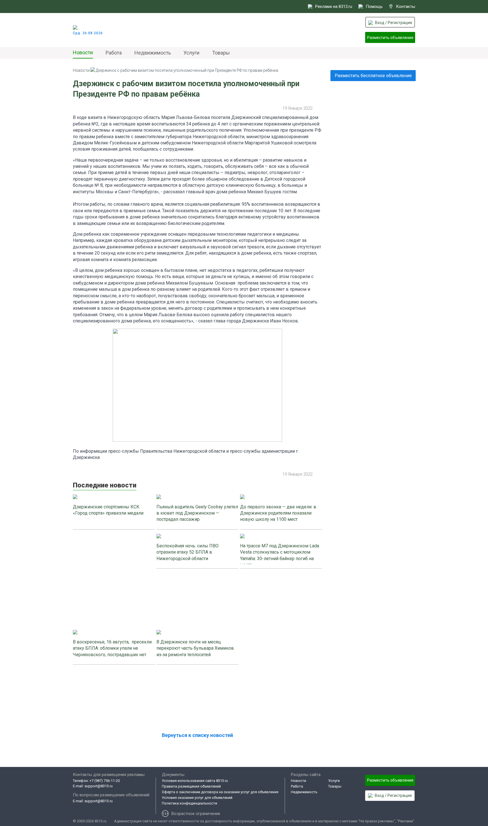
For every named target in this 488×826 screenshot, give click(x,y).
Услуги (191, 53)
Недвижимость (152, 53)
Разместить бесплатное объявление (373, 75)
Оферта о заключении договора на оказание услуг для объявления (220, 792)
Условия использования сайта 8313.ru (195, 781)
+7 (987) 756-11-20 (105, 781)
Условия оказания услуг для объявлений (197, 797)
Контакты (405, 6)
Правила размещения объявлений (191, 786)
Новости (83, 52)
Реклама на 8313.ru (333, 6)
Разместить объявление (390, 37)
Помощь (374, 6)
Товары (221, 53)
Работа (114, 53)
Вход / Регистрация (393, 22)
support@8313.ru (98, 786)
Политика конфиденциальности (189, 803)
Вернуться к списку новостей (197, 735)
